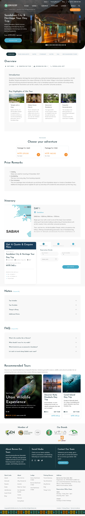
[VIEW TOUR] (52, 383)
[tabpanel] (55, 28)
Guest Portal (7, 493)
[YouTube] (39, 460)
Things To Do (47, 490)
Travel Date (45, 259)
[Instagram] (35, 460)
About (45, 1)
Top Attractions (47, 481)
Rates (34, 54)
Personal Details (58, 245)
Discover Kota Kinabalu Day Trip (50, 397)
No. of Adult (45, 252)
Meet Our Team (21, 487)
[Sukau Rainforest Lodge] (49, 432)
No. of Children (66, 252)
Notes (51, 54)
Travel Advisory (47, 478)
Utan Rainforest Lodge (34, 488)
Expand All (16, 291)
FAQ (58, 54)
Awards (19, 484)
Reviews (19, 498)
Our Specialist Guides (21, 491)
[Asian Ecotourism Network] (25, 432)
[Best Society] (73, 432)
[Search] (79, 6)
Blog (63, 1)
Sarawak (6, 481)
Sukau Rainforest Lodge (35, 479)
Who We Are (20, 478)
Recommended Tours (70, 54)
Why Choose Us (21, 481)
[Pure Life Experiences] (38, 432)
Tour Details (43, 245)
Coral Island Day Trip (69, 396)
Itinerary (43, 54)
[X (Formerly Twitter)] (42, 460)
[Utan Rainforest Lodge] (60, 432)
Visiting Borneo (55, 1)
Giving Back (20, 501)
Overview (11, 54)
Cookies (59, 508)
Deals (5, 487)
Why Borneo (46, 484)
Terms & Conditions (75, 508)
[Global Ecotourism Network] (10, 432)
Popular (6, 484)
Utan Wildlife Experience (18, 399)
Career (19, 495)
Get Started (70, 266)
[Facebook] (32, 460)
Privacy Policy (65, 508)
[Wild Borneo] (62, 438)
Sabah (6, 478)
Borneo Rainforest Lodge (35, 483)
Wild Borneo (7, 490)
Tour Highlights (23, 54)
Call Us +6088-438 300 (75, 1)
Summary (73, 245)
